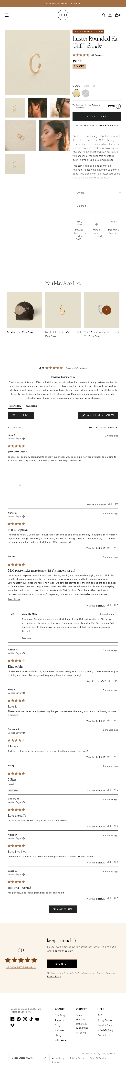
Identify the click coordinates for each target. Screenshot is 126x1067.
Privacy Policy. (54, 976)
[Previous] (19, 310)
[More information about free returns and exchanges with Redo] (118, 106)
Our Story (60, 1015)
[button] (20, 484)
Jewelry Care (104, 1025)
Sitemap (56, 1062)
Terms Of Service (98, 1058)
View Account (80, 1017)
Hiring (58, 1035)
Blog (57, 1025)
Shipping (81, 1032)
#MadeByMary (105, 1030)
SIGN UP (62, 963)
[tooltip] (74, 377)
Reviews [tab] (15, 406)
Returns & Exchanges (82, 1026)
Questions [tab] (31, 406)
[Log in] (110, 15)
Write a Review (102, 416)
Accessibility (58, 1058)
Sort (91, 427)
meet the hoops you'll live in (63, 3)
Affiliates (59, 1030)
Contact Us (103, 1035)
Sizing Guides (104, 1020)
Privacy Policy (77, 1058)
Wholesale (60, 1040)
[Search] (103, 15)
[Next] (106, 310)
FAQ (99, 1015)
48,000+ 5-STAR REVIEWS (21, 967)
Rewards (59, 1020)
